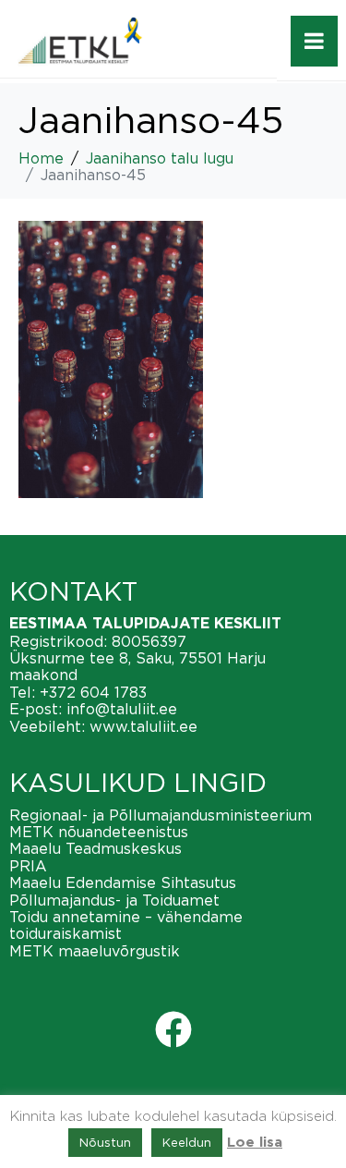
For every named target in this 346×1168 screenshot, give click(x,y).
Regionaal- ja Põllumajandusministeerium (160, 815)
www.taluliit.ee (143, 726)
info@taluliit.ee (121, 708)
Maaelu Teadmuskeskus (95, 848)
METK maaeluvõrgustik (94, 951)
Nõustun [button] (105, 1142)
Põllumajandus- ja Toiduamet (114, 900)
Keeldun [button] (186, 1142)
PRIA (28, 866)
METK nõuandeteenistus (98, 831)
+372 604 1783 (93, 692)
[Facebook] (173, 1029)
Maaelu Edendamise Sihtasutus (122, 882)
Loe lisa (254, 1143)
